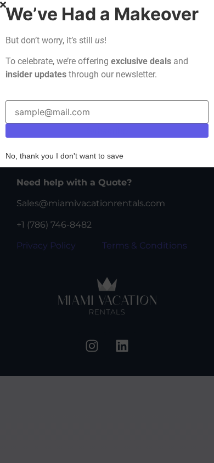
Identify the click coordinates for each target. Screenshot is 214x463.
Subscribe (107, 130)
